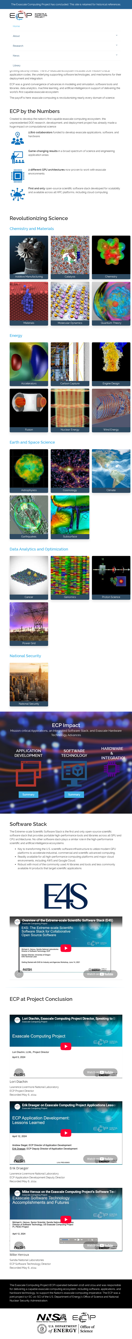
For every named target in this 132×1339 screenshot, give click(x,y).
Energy (16, 335)
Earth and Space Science (32, 442)
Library (16, 65)
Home (16, 26)
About (16, 36)
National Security (25, 656)
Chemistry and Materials (32, 228)
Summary (28, 794)
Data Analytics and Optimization (39, 549)
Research (18, 45)
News (16, 55)
